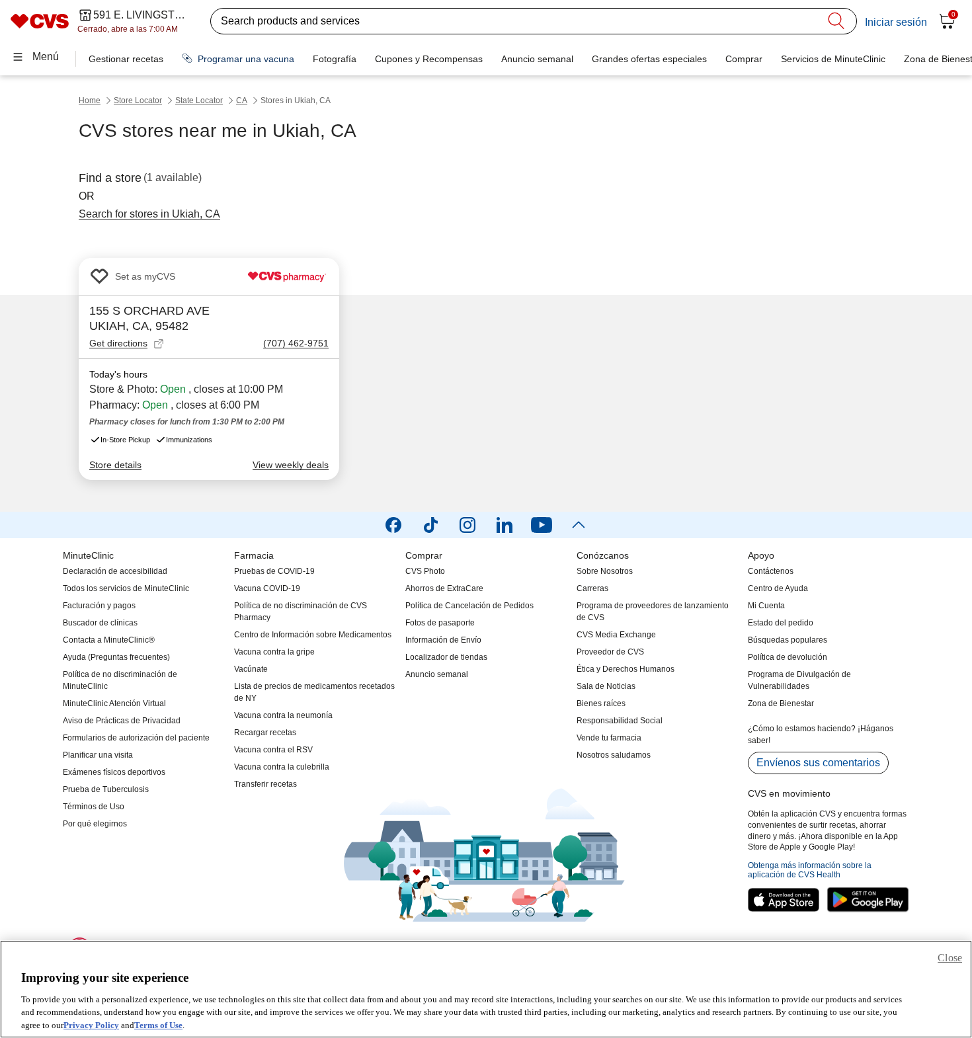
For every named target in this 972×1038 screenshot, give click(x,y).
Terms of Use (158, 1024)
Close (950, 957)
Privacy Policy (91, 1024)
